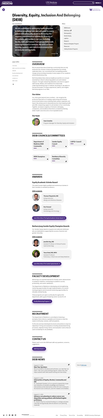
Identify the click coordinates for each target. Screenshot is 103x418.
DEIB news (83, 365)
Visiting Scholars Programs (71, 49)
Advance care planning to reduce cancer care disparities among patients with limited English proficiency (50, 393)
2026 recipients (37, 191)
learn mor (59, 159)
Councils (53, 53)
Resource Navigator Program (71, 43)
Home (3, 10)
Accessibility (80, 415)
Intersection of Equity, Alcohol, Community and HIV (47, 376)
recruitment (15, 75)
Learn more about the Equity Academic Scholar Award (48, 218)
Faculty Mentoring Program (41, 301)
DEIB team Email (38, 349)
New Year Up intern (37, 363)
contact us (15, 78)
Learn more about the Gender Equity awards (46, 263)
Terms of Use (72, 415)
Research (66, 41)
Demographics (67, 33)
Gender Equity (67, 36)
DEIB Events (67, 28)
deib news (14, 80)
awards (14, 70)
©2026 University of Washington (92, 415)
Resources (66, 46)
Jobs (57, 415)
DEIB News (68, 30)
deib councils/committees (18, 68)
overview (14, 65)
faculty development (17, 73)
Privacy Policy (64, 415)
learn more (32, 141)
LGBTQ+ (66, 38)
